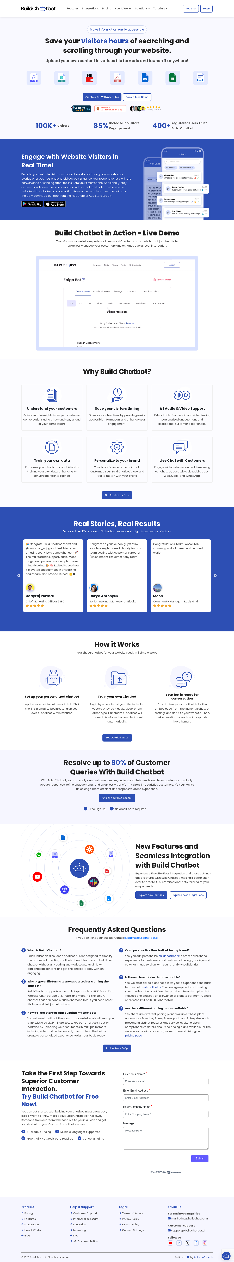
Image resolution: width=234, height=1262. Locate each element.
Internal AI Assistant (85, 1219)
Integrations (90, 8)
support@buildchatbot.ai (141, 938)
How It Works (123, 8)
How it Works (32, 1230)
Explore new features (151, 895)
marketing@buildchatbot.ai (189, 1218)
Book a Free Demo (137, 97)
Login (206, 8)
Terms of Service (133, 1213)
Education (79, 1224)
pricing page (133, 1036)
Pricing (106, 8)
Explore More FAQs (117, 1048)
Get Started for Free (117, 495)
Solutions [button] (141, 8)
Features (73, 8)
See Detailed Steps (117, 737)
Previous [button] (19, 576)
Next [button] (215, 576)
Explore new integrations (188, 895)
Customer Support (85, 1213)
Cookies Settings (133, 1230)
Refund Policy (130, 1224)
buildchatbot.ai (168, 956)
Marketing (79, 1230)
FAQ (75, 1235)
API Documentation (85, 1241)
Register (191, 8)
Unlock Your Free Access (117, 798)
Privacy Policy (130, 1219)
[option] (53, 576)
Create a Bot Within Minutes (102, 97)
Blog (27, 1235)
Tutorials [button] (159, 8)
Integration (31, 1224)
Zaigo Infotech (203, 1257)
